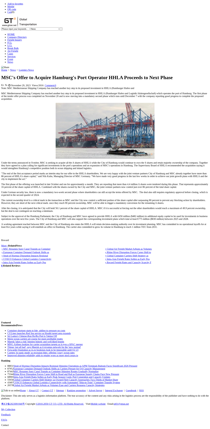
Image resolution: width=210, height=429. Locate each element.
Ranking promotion (76, 390)
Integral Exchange (114, 390)
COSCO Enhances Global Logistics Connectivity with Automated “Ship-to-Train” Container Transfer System (67, 382)
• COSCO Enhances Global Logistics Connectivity (26, 259)
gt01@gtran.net (121, 404)
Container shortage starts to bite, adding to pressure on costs (36, 330)
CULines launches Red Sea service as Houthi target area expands (39, 333)
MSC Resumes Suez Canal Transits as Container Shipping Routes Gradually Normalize (56, 371)
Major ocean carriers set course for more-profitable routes (35, 339)
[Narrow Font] (6, 85)
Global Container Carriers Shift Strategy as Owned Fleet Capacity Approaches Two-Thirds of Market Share (66, 379)
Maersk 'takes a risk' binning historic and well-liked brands (35, 341)
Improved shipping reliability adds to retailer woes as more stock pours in (42, 355)
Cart (9, 12)
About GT (34, 390)
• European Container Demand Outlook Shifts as (25, 252)
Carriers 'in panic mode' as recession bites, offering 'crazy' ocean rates (41, 352)
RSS (141, 390)
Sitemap (60, 390)
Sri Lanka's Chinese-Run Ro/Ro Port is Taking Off (32, 336)
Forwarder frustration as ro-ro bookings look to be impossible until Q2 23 (42, 350)
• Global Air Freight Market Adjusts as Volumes (128, 249)
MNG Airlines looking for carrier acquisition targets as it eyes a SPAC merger (45, 344)
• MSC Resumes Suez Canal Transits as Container (26, 249)
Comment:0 (50, 85)
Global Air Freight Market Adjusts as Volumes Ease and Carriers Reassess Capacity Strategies (59, 385)
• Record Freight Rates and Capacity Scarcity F (128, 262)
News (13, 70)
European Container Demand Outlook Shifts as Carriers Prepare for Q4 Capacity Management (59, 368)
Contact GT (47, 390)
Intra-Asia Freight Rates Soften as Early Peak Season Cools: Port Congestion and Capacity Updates (62, 377)
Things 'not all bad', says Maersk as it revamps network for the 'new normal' (44, 347)
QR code (11, 9)
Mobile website (98, 404)
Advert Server (95, 390)
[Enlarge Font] (2, 85)
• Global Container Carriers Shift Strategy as (126, 255)
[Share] (5, 67)
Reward (5, 240)
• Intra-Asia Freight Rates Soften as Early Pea (127, 259)
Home (4, 70)
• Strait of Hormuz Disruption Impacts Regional (25, 255)
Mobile (10, 6)
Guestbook (131, 390)
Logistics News (26, 70)
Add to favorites (15, 3)
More (4, 245)
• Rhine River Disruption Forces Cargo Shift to (128, 252)
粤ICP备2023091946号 (13, 404)
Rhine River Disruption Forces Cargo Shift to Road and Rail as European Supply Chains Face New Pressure (66, 374)
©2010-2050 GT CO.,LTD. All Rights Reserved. (60, 404)
